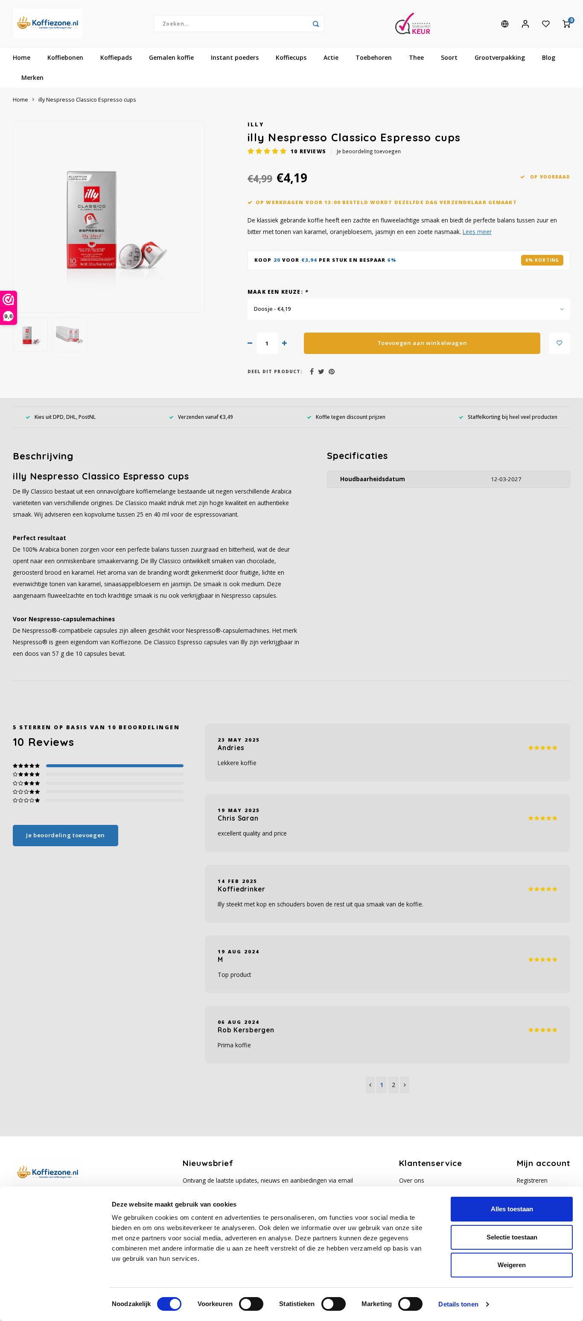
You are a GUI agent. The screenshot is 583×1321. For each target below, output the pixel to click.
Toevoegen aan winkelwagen (422, 343)
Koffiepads (116, 57)
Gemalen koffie (171, 57)
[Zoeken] (315, 23)
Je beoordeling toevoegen (369, 151)
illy (256, 124)
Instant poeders (235, 57)
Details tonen (458, 1304)
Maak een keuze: (278, 291)
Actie (331, 57)
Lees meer (477, 232)
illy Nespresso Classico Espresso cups (87, 99)
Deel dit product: (275, 371)
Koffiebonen (65, 57)
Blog (548, 57)
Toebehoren (374, 57)
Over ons (411, 1180)
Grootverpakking (500, 57)
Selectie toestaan (512, 1237)
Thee (416, 57)
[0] (566, 23)
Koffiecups (291, 57)
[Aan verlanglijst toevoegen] (559, 343)
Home (21, 57)
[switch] (251, 1304)
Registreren (532, 1180)
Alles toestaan (512, 1209)
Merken (32, 77)
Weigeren (512, 1264)
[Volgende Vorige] (404, 1084)
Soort (449, 57)
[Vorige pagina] (370, 1084)
